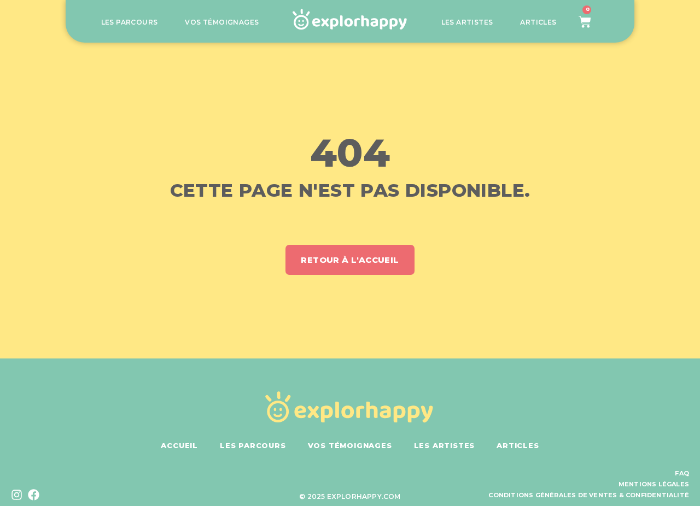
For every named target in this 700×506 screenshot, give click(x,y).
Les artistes (467, 22)
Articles (538, 22)
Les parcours (129, 22)
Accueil (179, 445)
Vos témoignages (222, 22)
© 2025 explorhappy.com (349, 496)
